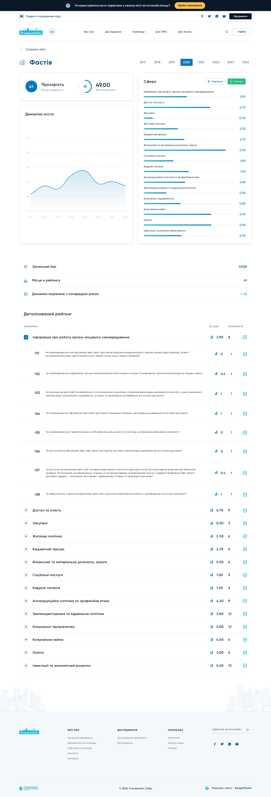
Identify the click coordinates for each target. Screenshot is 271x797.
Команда (73, 758)
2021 (201, 62)
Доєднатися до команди (82, 743)
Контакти (73, 753)
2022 (216, 62)
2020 (186, 62)
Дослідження (113, 31)
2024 (245, 62)
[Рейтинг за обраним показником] (245, 354)
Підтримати (240, 16)
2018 (157, 62)
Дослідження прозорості (132, 737)
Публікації (138, 31)
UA (52, 31)
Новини (172, 748)
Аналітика (174, 737)
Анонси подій (176, 743)
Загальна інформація (80, 737)
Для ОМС (161, 31)
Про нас (89, 31)
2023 (230, 62)
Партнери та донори (80, 748)
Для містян (185, 31)
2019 (171, 62)
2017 (143, 62)
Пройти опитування (190, 5)
